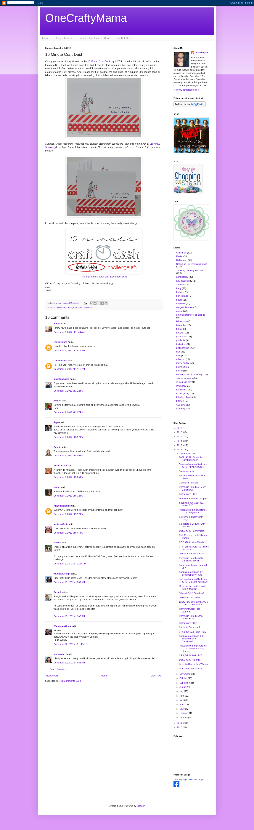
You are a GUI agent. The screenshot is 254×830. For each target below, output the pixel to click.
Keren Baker (60, 465)
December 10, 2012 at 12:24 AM (70, 563)
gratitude (180, 340)
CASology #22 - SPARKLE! (192, 632)
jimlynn (57, 400)
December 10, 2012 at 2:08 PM (69, 616)
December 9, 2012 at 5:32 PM (68, 495)
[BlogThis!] (95, 303)
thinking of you (183, 397)
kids (178, 351)
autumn (180, 284)
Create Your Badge (194, 779)
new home (181, 367)
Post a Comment (58, 669)
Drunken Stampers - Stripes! (193, 498)
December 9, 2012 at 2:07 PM (68, 412)
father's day (182, 321)
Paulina (57, 542)
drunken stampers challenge (190, 315)
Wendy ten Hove (62, 626)
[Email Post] (85, 303)
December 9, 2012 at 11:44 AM (69, 332)
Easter (179, 256)
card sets (77, 308)
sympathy (181, 386)
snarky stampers (184, 378)
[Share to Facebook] (102, 303)
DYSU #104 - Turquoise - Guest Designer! (192, 458)
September (185, 682)
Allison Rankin (61, 506)
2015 (180, 436)
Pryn (56, 422)
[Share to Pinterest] (106, 303)
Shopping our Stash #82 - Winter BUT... (192, 504)
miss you (180, 359)
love (178, 355)
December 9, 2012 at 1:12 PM (68, 391)
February (184, 713)
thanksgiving (182, 393)
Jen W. (57, 323)
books (179, 300)
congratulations (184, 307)
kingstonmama (61, 379)
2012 (180, 449)
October (183, 678)
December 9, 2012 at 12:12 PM (69, 350)
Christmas (87, 308)
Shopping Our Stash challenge (191, 264)
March (182, 709)
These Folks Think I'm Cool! (93, 37)
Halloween (181, 260)
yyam (57, 487)
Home (45, 37)
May (181, 700)
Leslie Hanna (60, 342)
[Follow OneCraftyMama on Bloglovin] (189, 106)
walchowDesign (62, 573)
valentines (181, 405)
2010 (180, 727)
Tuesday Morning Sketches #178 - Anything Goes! (193, 465)
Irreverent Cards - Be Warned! (189, 610)
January (183, 717)
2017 (180, 428)
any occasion (183, 281)
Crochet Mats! (124, 37)
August (183, 687)
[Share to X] (99, 303)
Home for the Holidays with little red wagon (192, 587)
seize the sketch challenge (189, 374)
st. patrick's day (184, 382)
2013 (180, 445)
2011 (180, 723)
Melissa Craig (61, 524)
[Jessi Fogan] (176, 786)
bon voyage (182, 296)
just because (182, 348)
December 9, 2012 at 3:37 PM (68, 437)
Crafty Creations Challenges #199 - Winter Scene (193, 603)
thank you (181, 389)
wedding (180, 408)
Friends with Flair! (188, 494)
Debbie (57, 447)
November (185, 674)
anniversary (182, 277)
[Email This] (92, 303)
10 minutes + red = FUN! (191, 553)
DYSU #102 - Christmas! (191, 531)
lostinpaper (59, 654)
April (182, 704)
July (181, 691)
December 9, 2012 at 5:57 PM (68, 514)
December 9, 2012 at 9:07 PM (68, 532)
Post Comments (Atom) (70, 681)
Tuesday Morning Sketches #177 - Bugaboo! (193, 511)
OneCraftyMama (86, 18)
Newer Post (52, 675)
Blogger (140, 806)
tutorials (180, 401)
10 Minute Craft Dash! (190, 597)
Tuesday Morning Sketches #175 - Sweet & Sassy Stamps (193, 648)
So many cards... (187, 471)
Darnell (57, 592)
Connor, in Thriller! (188, 482)
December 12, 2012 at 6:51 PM (69, 662)
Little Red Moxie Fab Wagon (193, 664)
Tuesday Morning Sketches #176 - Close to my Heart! (193, 580)
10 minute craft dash (63, 308)
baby (178, 288)
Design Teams (63, 37)
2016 (180, 432)
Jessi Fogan (201, 52)
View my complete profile (186, 90)
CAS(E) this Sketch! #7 (190, 655)
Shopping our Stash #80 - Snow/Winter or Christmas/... (192, 639)
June (182, 696)
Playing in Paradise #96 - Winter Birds (192, 617)
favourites (181, 325)
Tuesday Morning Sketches (190, 270)
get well (180, 332)
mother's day (182, 363)
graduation (181, 336)
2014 (180, 441)
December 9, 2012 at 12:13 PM (69, 369)
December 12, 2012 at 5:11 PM (69, 644)
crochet (180, 311)
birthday (180, 292)
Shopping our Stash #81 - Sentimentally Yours (192, 573)
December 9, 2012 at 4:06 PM (68, 455)
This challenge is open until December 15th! (103, 276)
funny (179, 329)
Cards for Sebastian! (189, 627)
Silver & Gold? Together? (191, 593)
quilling (180, 370)
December (185, 453)
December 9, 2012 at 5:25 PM (68, 477)
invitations (181, 344)
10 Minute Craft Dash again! (103, 61)
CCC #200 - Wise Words (191, 542)
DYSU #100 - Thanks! (190, 660)
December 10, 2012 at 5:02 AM (69, 582)
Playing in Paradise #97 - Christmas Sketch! (192, 559)
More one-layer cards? (190, 668)
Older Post (156, 675)
